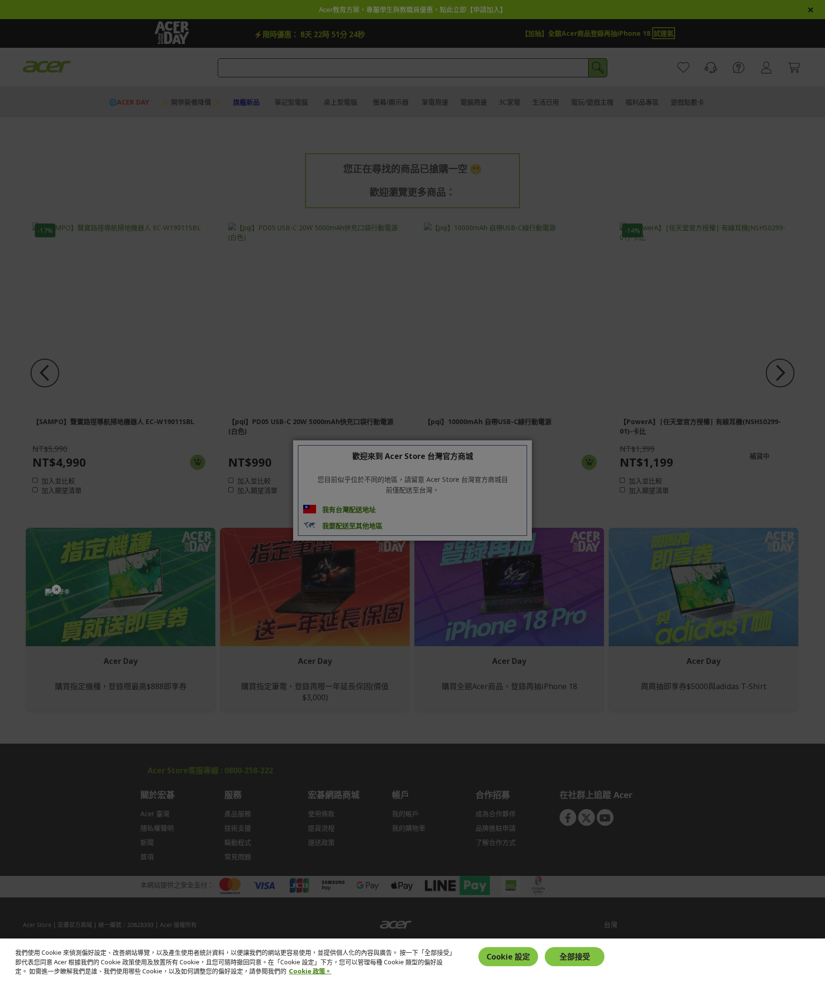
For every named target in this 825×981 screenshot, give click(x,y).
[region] (412, 959)
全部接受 (575, 956)
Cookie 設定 (508, 956)
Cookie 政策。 (310, 971)
